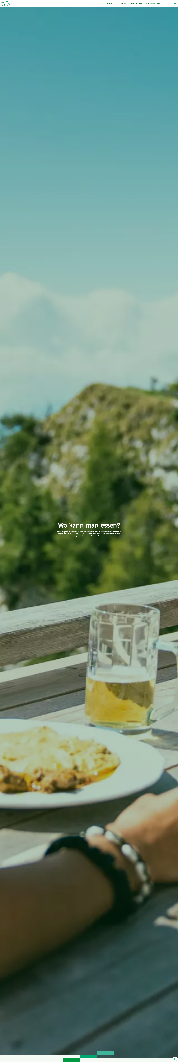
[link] (121, 3)
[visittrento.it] (5, 3)
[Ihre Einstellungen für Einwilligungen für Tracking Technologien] (175, 1059)
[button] (169, 3)
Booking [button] (109, 3)
